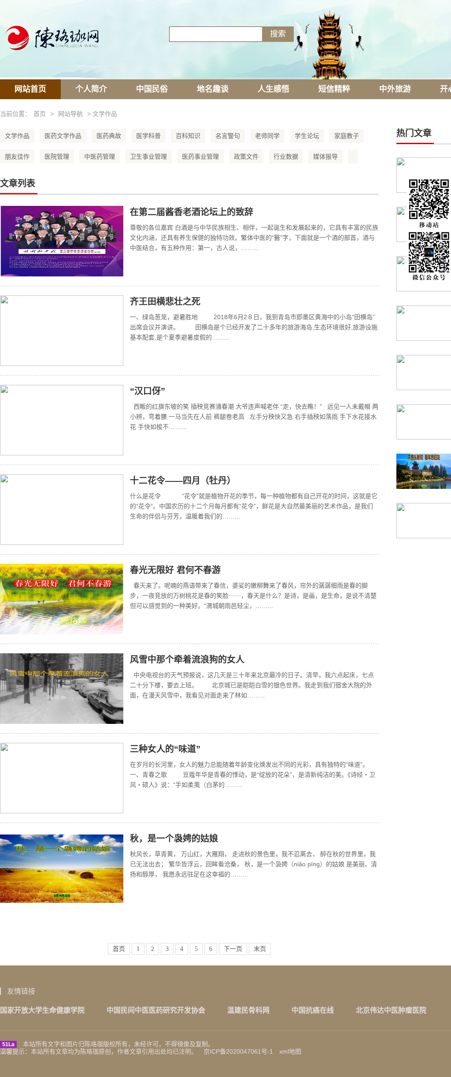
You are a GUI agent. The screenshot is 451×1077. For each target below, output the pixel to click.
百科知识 (188, 135)
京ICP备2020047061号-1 (238, 1051)
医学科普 (148, 135)
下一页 (233, 949)
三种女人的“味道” (165, 749)
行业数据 (286, 156)
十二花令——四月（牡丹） (183, 480)
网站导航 (70, 113)
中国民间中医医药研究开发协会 (156, 1010)
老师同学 (267, 135)
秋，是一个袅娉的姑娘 (174, 838)
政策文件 (246, 156)
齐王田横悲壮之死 (165, 301)
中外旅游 (395, 89)
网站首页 (30, 89)
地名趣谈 (213, 89)
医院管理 (56, 156)
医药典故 (108, 135)
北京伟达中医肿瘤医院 (391, 1010)
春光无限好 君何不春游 (175, 570)
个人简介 (91, 89)
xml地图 (290, 1051)
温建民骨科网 (248, 1010)
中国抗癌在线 (313, 1010)
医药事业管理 (200, 156)
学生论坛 (307, 135)
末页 (260, 949)
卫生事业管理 (148, 156)
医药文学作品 (62, 135)
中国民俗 (152, 89)
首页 (39, 113)
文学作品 (17, 135)
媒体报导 (325, 156)
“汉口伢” (147, 391)
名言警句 (227, 135)
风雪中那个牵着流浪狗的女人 (187, 659)
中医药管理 (99, 156)
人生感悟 (273, 89)
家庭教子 (346, 135)
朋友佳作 (17, 156)
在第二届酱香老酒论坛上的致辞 (191, 212)
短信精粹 (334, 89)
